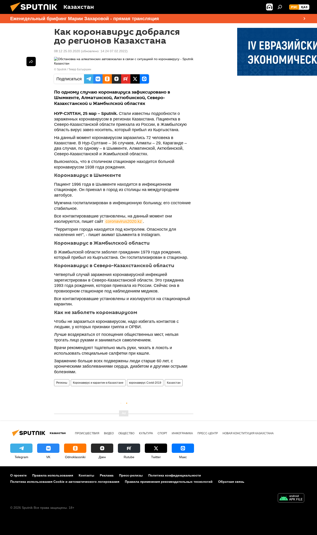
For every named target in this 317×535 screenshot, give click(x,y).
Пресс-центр (207, 433)
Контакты (86, 475)
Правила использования (52, 475)
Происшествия (87, 433)
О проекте (18, 475)
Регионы (61, 382)
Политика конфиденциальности (174, 475)
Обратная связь (231, 481)
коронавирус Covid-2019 (145, 382)
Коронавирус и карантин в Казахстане (98, 382)
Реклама (106, 475)
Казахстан (174, 382)
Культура (146, 433)
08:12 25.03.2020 (67, 51)
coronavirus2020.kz (124, 221)
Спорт (162, 433)
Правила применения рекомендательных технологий (169, 481)
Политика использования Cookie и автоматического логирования (64, 481)
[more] (31, 61)
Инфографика (182, 433)
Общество (126, 433)
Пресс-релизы (131, 475)
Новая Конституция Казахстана (248, 433)
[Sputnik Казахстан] (35, 13)
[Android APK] (291, 498)
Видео (109, 433)
